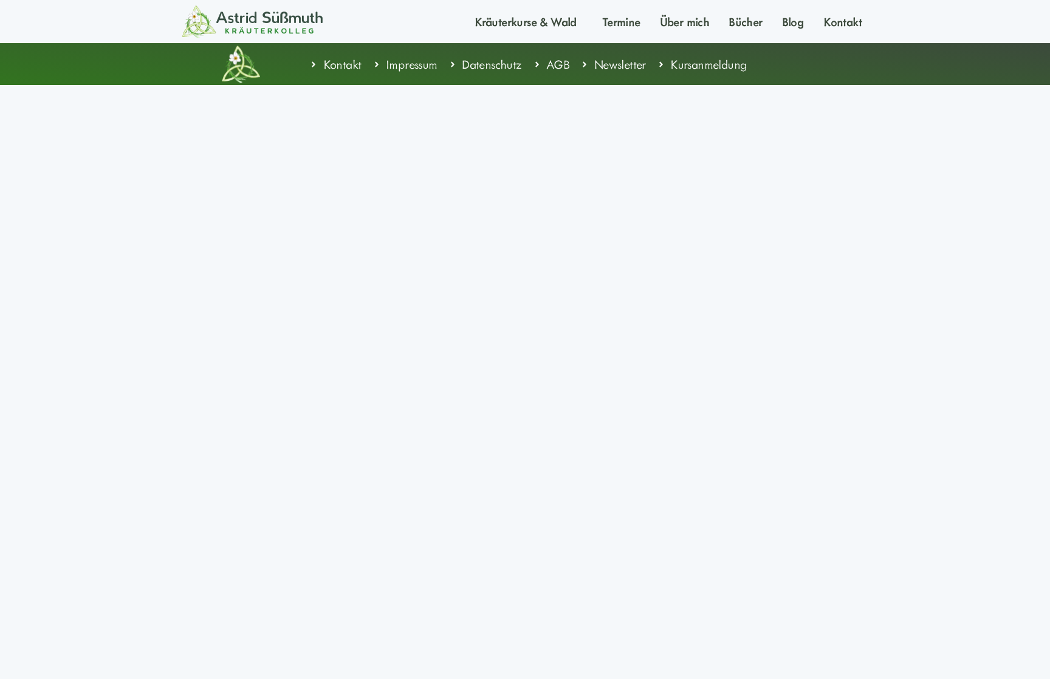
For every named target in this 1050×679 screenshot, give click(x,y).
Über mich (685, 21)
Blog (793, 21)
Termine (621, 21)
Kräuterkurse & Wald (526, 21)
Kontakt (842, 21)
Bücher (745, 21)
